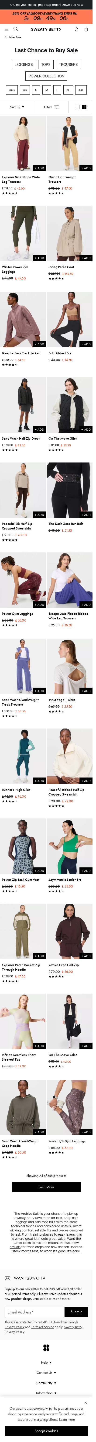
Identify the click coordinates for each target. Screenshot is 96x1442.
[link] (46, 31)
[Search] (16, 29)
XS (25, 90)
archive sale (13, 37)
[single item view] (77, 107)
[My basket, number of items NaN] (86, 29)
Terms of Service (42, 1327)
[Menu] (6, 29)
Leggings (24, 64)
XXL (81, 90)
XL (68, 90)
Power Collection (46, 76)
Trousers (68, 64)
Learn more (67, 1420)
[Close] (85, 1402)
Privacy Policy (14, 1327)
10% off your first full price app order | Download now (46, 4)
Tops (46, 64)
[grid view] (84, 107)
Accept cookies (46, 1431)
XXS (12, 90)
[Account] (76, 29)
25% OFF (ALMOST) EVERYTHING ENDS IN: (45, 13)
